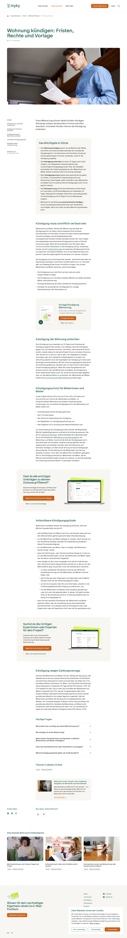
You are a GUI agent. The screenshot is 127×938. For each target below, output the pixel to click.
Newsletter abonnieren (17, 915)
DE (8, 933)
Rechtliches (88, 900)
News (86, 894)
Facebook (109, 897)
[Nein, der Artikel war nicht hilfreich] (43, 814)
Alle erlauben (112, 929)
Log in (113, 6)
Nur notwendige (79, 929)
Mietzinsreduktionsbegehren (68, 437)
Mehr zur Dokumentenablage (36, 504)
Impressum (88, 897)
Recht (24, 16)
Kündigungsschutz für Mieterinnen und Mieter (14, 135)
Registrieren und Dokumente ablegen (38, 498)
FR (12, 933)
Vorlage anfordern (67, 318)
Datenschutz (88, 903)
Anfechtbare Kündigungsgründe (16, 139)
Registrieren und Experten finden (37, 648)
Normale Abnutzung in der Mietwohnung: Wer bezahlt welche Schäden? (100, 865)
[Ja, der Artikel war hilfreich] (38, 814)
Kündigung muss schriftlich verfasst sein (15, 124)
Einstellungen (96, 929)
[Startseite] (8, 16)
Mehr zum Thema (67, 323)
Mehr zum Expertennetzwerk (36, 654)
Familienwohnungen (54, 249)
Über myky (69, 6)
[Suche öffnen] (119, 6)
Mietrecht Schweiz (34, 16)
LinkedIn (109, 894)
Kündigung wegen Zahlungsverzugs (12, 144)
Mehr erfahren (95, 923)
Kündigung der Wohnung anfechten (14, 129)
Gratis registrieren (100, 6)
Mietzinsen (83, 676)
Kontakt (86, 906)
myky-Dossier (43, 6)
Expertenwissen (56, 6)
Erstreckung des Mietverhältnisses (58, 378)
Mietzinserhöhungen (49, 435)
